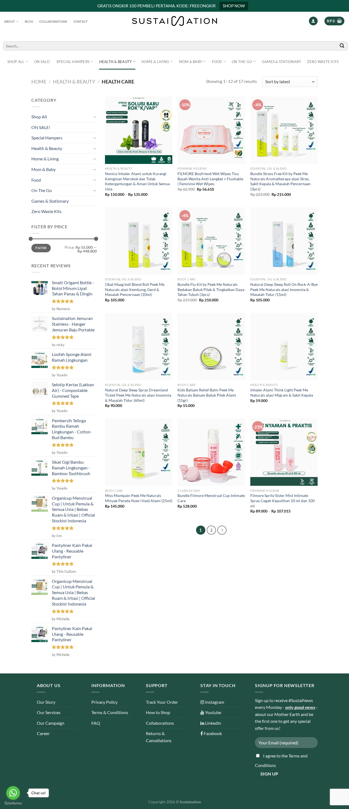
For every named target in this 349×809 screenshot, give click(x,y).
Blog (29, 21)
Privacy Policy (104, 702)
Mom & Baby (190, 61)
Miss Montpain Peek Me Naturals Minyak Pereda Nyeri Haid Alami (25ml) (138, 498)
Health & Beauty (115, 61)
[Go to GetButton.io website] (13, 803)
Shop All (16, 61)
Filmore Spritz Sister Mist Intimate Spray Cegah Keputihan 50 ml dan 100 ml (282, 500)
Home (38, 82)
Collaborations (53, 21)
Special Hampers (72, 61)
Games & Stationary (281, 61)
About (9, 21)
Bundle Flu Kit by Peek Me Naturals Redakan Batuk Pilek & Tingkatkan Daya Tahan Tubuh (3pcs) (210, 289)
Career (43, 733)
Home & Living (155, 61)
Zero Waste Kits (323, 61)
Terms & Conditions (109, 712)
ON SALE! (42, 61)
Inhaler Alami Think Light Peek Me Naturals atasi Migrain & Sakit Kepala (281, 392)
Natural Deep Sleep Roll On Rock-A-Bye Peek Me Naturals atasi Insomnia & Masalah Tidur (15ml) (284, 289)
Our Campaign (50, 723)
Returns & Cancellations (159, 737)
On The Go (242, 61)
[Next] (222, 530)
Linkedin (212, 723)
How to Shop (158, 712)
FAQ (95, 723)
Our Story (46, 702)
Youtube (212, 712)
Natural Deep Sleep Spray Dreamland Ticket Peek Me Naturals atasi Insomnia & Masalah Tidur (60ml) (138, 395)
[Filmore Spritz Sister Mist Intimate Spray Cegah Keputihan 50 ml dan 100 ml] (284, 452)
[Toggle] (94, 116)
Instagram (214, 702)
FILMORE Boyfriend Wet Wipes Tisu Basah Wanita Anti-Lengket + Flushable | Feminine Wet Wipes (210, 178)
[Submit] (342, 45)
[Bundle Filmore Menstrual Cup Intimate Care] (211, 452)
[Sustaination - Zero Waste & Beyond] (174, 21)
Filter (40, 248)
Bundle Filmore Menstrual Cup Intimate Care (211, 498)
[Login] (313, 21)
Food (217, 61)
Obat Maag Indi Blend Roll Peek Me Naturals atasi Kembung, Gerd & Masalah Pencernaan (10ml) (134, 289)
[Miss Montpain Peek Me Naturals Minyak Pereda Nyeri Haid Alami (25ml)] (138, 452)
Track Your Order (162, 702)
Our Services (49, 712)
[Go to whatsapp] (13, 793)
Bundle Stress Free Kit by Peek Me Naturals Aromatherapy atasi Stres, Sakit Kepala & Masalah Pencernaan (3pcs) (280, 181)
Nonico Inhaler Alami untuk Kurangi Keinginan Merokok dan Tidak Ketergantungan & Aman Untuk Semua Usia (137, 181)
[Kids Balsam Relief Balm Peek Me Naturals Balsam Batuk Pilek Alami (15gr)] (211, 346)
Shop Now (234, 5)
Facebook (212, 733)
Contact (80, 21)
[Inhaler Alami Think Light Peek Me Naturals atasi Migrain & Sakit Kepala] (284, 346)
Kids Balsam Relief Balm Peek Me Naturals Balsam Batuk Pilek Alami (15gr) (206, 395)
